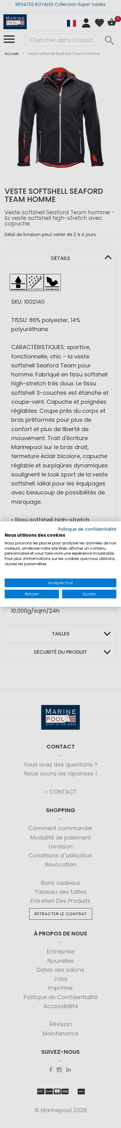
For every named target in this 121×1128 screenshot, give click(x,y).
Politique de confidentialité (87, 529)
